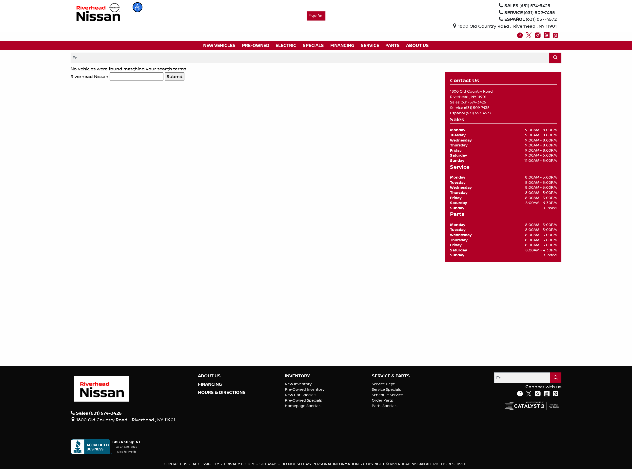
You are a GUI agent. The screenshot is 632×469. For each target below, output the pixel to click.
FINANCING (210, 384)
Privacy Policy (239, 464)
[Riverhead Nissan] (98, 11)
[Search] (555, 58)
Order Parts (382, 400)
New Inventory (298, 384)
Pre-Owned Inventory (304, 389)
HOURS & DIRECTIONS (222, 392)
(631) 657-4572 (478, 113)
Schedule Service (387, 394)
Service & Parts (391, 375)
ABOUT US (209, 375)
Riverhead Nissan (89, 76)
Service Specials (386, 389)
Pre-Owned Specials (303, 400)
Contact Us (176, 464)
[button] (137, 7)
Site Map (268, 464)
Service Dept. (383, 384)
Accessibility (206, 464)
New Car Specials (300, 394)
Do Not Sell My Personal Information (320, 464)
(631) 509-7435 (477, 107)
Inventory (297, 375)
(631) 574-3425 (473, 102)
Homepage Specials (303, 405)
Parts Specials (384, 405)
